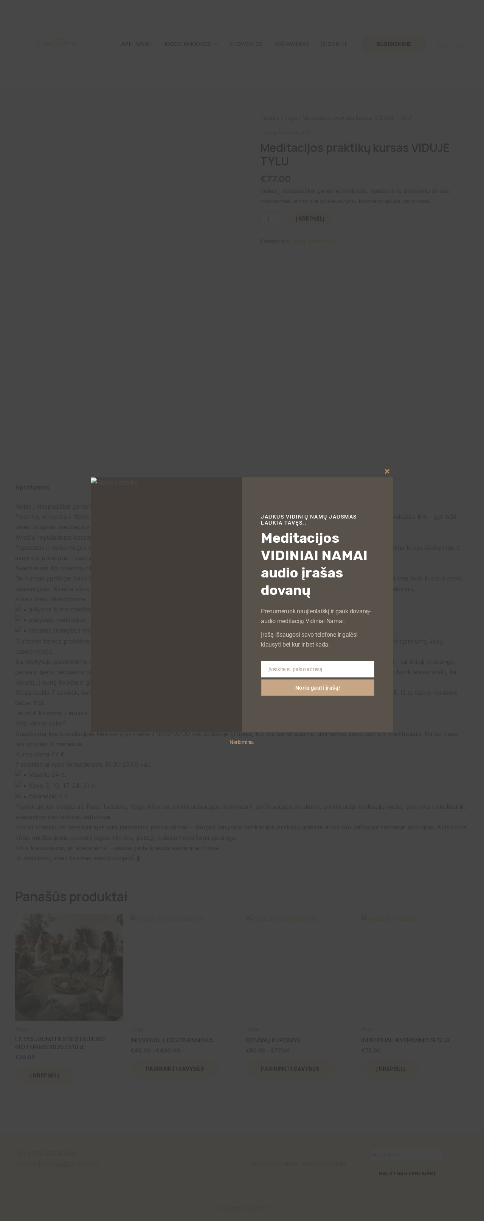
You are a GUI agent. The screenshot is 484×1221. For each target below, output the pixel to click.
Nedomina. (242, 742)
